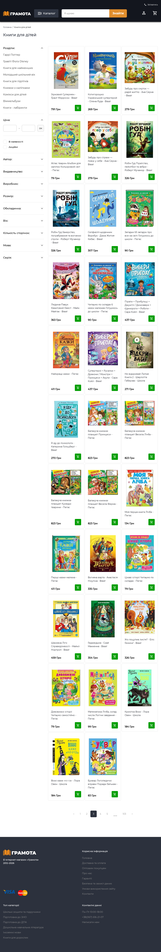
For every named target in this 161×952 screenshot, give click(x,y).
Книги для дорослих (15, 937)
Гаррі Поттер (11, 54)
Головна (7, 27)
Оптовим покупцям (94, 868)
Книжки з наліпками (16, 87)
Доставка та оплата (94, 863)
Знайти (118, 13)
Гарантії (87, 878)
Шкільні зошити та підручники (21, 911)
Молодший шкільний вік (19, 74)
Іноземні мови (12, 932)
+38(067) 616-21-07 (93, 917)
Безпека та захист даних (97, 883)
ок (40, 128)
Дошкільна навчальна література (23, 927)
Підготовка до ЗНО (15, 917)
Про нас (87, 873)
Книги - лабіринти (15, 107)
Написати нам (90, 922)
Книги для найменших (18, 68)
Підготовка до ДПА (15, 922)
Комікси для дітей (14, 94)
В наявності (16, 141)
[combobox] (85, 13)
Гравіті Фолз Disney (15, 61)
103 (124, 813)
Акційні (13, 147)
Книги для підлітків (15, 81)
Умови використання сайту (98, 888)
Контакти (88, 893)
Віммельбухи (11, 101)
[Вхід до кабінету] (144, 13)
